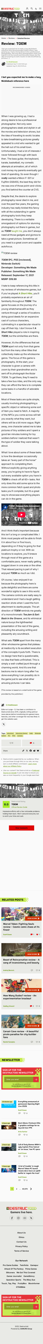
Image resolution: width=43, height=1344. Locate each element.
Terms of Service (16, 1085)
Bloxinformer (34, 1283)
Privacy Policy (27, 1085)
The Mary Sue (29, 1280)
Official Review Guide (19, 807)
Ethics (21, 1237)
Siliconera (10, 1272)
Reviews (11, 38)
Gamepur (34, 1265)
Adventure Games (21, 733)
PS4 (13, 736)
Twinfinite (24, 1265)
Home (3, 38)
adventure (10, 733)
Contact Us (21, 1242)
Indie (31, 733)
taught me (16, 231)
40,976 (25, 1189)
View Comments (21, 828)
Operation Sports (13, 1280)
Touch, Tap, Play (8, 1283)
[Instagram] (3, 724)
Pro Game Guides (10, 1265)
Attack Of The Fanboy (14, 1269)
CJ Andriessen (12, 62)
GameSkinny (29, 1276)
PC (9, 736)
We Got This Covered (26, 1272)
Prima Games (31, 1269)
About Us (21, 1233)
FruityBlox (22, 1283)
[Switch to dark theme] (36, 8)
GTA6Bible (20, 1287)
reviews (19, 736)
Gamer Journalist (14, 1276)
